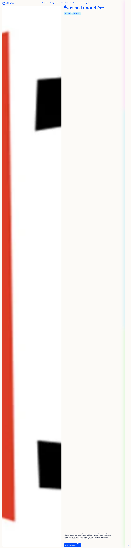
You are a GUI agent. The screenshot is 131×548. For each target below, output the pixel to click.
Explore (45, 3)
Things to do (54, 3)
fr (128, 545)
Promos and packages (81, 3)
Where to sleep (66, 3)
